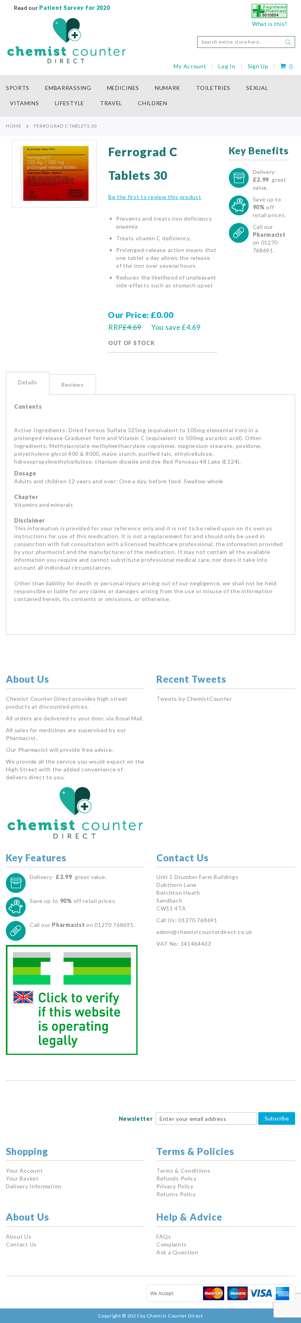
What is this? (269, 23)
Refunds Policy (176, 1178)
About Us (19, 1236)
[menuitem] (21, 88)
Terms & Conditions (183, 1170)
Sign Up (258, 66)
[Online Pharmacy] (269, 16)
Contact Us (21, 1244)
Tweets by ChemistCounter (194, 698)
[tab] (27, 383)
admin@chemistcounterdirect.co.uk (204, 931)
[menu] (150, 95)
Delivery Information (34, 1186)
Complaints (171, 1244)
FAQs (163, 1236)
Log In (226, 66)
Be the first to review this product (154, 197)
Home (14, 126)
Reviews (72, 384)
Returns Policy (176, 1194)
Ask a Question (177, 1252)
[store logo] (66, 40)
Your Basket (22, 1178)
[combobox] (246, 42)
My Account (190, 66)
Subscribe (277, 1118)
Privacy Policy (175, 1186)
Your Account (24, 1170)
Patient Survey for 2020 (74, 7)
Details (27, 382)
